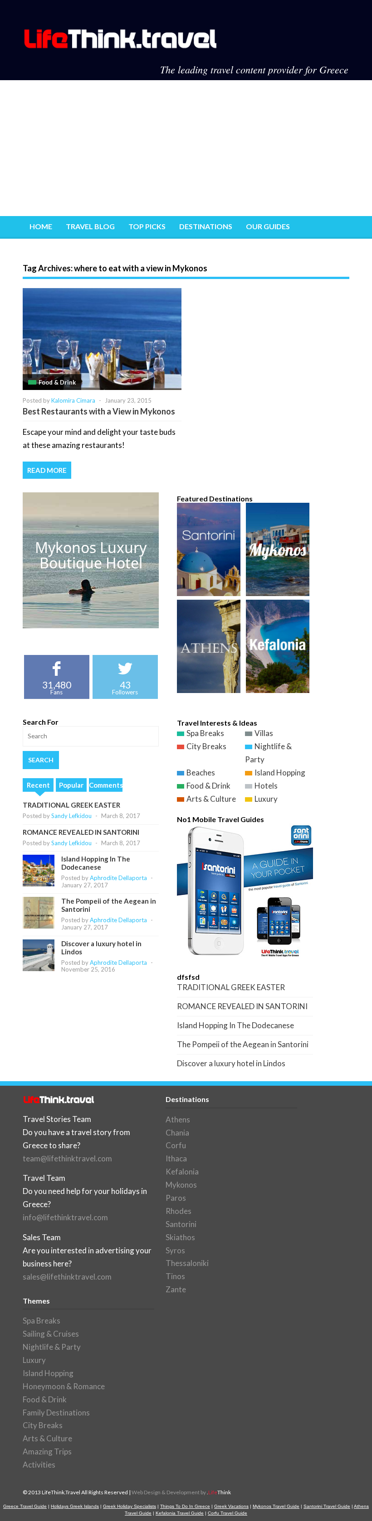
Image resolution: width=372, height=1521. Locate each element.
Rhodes (178, 1211)
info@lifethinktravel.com (65, 1217)
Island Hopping (280, 772)
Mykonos (181, 1184)
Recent (38, 785)
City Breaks (206, 746)
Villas (264, 733)
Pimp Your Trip (57, 249)
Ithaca (176, 1158)
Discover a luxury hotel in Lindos (231, 1063)
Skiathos (180, 1237)
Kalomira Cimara (73, 400)
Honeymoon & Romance (64, 1386)
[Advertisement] (186, 148)
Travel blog (90, 226)
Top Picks (147, 226)
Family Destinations (56, 1412)
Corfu (176, 1145)
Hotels (266, 785)
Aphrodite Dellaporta (118, 877)
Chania (177, 1132)
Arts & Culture (211, 799)
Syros (175, 1250)
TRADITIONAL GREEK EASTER (71, 805)
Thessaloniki (187, 1263)
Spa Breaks (205, 733)
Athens (178, 1119)
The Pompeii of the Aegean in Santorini (242, 1044)
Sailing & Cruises (51, 1333)
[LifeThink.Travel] (121, 45)
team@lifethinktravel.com (67, 1158)
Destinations (205, 226)
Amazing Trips (47, 1451)
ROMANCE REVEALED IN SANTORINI (81, 832)
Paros (176, 1198)
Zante (176, 1289)
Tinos (175, 1276)
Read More (47, 470)
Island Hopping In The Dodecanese (95, 863)
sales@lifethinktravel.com (67, 1276)
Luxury (266, 799)
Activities (39, 1464)
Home (40, 226)
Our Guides (268, 226)
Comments (106, 785)
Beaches (200, 772)
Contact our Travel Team (152, 249)
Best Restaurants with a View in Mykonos (99, 411)
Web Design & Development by (181, 1492)
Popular (71, 785)
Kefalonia (182, 1171)
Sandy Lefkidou (71, 815)
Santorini (181, 1224)
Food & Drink (57, 382)
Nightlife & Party (52, 1347)
